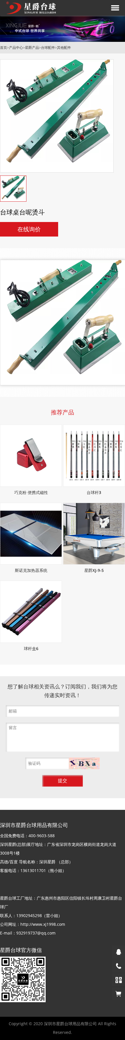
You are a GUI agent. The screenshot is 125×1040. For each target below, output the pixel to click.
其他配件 (64, 48)
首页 (3, 48)
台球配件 (48, 48)
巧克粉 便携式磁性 (31, 492)
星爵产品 (32, 48)
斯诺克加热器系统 (31, 570)
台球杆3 (94, 492)
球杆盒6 (31, 648)
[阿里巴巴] (118, 993)
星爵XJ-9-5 (94, 570)
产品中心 (16, 48)
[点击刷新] (84, 763)
